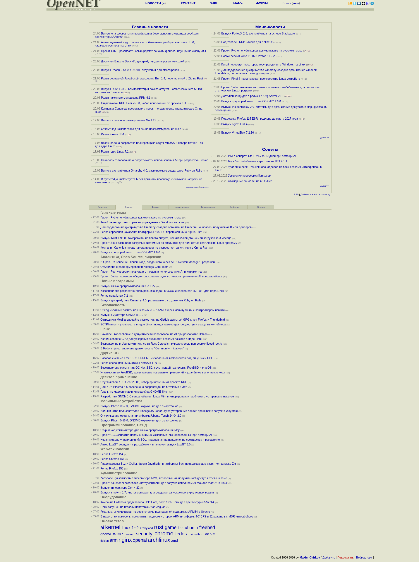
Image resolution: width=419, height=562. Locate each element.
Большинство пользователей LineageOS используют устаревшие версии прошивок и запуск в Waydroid (169, 410)
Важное (128, 207)
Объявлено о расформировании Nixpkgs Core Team (134, 266)
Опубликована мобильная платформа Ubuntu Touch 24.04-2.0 (140, 415)
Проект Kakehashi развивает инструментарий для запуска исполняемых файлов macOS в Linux (164, 483)
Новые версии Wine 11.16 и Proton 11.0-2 (248, 56)
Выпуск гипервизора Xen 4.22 (119, 487)
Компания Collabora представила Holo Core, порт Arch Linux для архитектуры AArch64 (157, 502)
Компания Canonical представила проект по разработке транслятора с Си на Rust (154, 247)
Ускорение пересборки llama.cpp (249, 175)
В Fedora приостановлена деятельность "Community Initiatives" (142, 348)
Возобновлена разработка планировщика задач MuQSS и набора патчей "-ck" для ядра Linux (162, 290)
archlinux (159, 540)
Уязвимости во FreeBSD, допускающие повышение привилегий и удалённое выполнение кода (162, 372)
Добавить (306, 194)
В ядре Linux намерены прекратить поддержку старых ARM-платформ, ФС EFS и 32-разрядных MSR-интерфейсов (177, 516)
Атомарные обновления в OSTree (250, 181)
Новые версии (181, 207)
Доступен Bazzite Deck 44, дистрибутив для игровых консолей (142, 61)
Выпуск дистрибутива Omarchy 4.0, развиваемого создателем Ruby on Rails (152, 170)
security (144, 533)
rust (158, 527)
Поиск (286, 3)
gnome (105, 534)
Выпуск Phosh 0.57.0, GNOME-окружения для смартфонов (140, 70)
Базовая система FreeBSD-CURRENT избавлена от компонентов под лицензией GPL (156, 358)
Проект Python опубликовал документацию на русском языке (261, 50)
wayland (148, 528)
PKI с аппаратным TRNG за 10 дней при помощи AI (262, 156)
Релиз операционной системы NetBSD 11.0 (128, 362)
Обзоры (261, 207)
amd (174, 540)
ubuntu (191, 527)
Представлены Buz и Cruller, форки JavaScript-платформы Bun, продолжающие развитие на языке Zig (168, 463)
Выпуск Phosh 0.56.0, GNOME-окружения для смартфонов (139, 420)
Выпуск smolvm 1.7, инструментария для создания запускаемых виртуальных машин (157, 492)
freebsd (207, 527)
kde (181, 528)
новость (316, 194)
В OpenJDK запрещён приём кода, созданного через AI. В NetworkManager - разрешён (157, 262)
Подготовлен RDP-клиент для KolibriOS (247, 42)
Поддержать (345, 557)
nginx (125, 540)
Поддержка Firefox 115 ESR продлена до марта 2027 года (260, 118)
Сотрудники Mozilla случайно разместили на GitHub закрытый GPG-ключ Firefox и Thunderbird (162, 319)
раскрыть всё (192, 187)
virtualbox (197, 534)
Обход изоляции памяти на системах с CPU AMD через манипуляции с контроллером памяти (162, 310)
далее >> (204, 187)
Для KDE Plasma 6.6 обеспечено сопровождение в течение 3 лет (143, 386)
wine (118, 533)
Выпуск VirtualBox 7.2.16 (237, 132)
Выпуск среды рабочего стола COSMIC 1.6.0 (251, 101)
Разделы (102, 207)
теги (296, 3)
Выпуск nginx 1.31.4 (234, 124)
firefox (136, 528)
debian (104, 540)
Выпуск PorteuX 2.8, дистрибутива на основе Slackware (258, 33)
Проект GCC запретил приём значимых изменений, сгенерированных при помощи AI (156, 435)
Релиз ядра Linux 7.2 (115, 151)
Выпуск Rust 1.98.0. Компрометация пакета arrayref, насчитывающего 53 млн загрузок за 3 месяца (165, 238)
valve (210, 534)
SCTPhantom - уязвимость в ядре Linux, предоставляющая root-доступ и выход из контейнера (163, 324)
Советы (270, 149)
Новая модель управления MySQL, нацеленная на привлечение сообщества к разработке (160, 439)
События (234, 207)
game (171, 527)
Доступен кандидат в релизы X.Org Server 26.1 (252, 96)
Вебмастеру (364, 557)
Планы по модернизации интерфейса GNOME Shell (134, 391)
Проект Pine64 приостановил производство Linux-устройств (260, 78)
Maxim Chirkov (310, 557)
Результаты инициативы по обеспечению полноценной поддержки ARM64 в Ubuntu (155, 511)
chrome (164, 533)
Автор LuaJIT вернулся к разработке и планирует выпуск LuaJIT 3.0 (145, 444)
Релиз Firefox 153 (111, 468)
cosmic (129, 534)
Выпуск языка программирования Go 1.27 (128, 120)
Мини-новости (270, 27)
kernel (112, 527)
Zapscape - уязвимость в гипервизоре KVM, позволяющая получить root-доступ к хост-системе (163, 478)
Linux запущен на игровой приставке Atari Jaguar (132, 507)
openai (140, 540)
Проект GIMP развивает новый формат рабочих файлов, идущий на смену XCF (154, 51)
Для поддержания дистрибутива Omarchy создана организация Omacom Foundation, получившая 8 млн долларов (266, 71)
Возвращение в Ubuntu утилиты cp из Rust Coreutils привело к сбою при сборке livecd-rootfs (161, 343)
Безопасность (208, 207)
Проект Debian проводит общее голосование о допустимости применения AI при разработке (161, 276)
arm (114, 540)
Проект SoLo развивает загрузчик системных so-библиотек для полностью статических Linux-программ (168, 242)
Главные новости (150, 27)
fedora (182, 533)
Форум (155, 207)
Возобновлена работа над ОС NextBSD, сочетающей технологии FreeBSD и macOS (156, 367)
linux (126, 527)
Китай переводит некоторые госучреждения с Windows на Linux (263, 64)
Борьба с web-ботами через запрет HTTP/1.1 (257, 161)
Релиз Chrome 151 (112, 459)
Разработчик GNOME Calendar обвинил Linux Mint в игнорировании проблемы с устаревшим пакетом (167, 396)
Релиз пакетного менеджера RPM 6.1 (125, 97)
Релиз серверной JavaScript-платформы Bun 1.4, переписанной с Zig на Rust (152, 78)
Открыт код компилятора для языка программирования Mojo (141, 129)
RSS (296, 194)
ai (102, 527)
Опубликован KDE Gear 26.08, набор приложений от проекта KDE (145, 103)
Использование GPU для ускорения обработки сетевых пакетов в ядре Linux (151, 338)
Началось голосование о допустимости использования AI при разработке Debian (154, 160)
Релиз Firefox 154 (112, 134)
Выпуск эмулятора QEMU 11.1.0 (121, 314)
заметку (325, 194)
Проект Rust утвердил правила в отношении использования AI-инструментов (151, 271)
